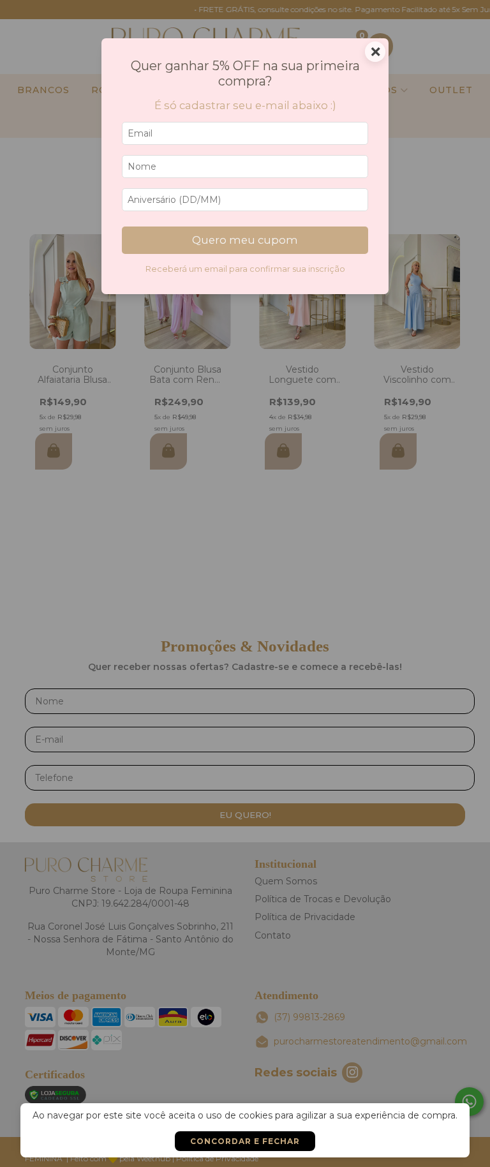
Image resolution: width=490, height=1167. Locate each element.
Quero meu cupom (245, 240)
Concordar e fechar (245, 1141)
